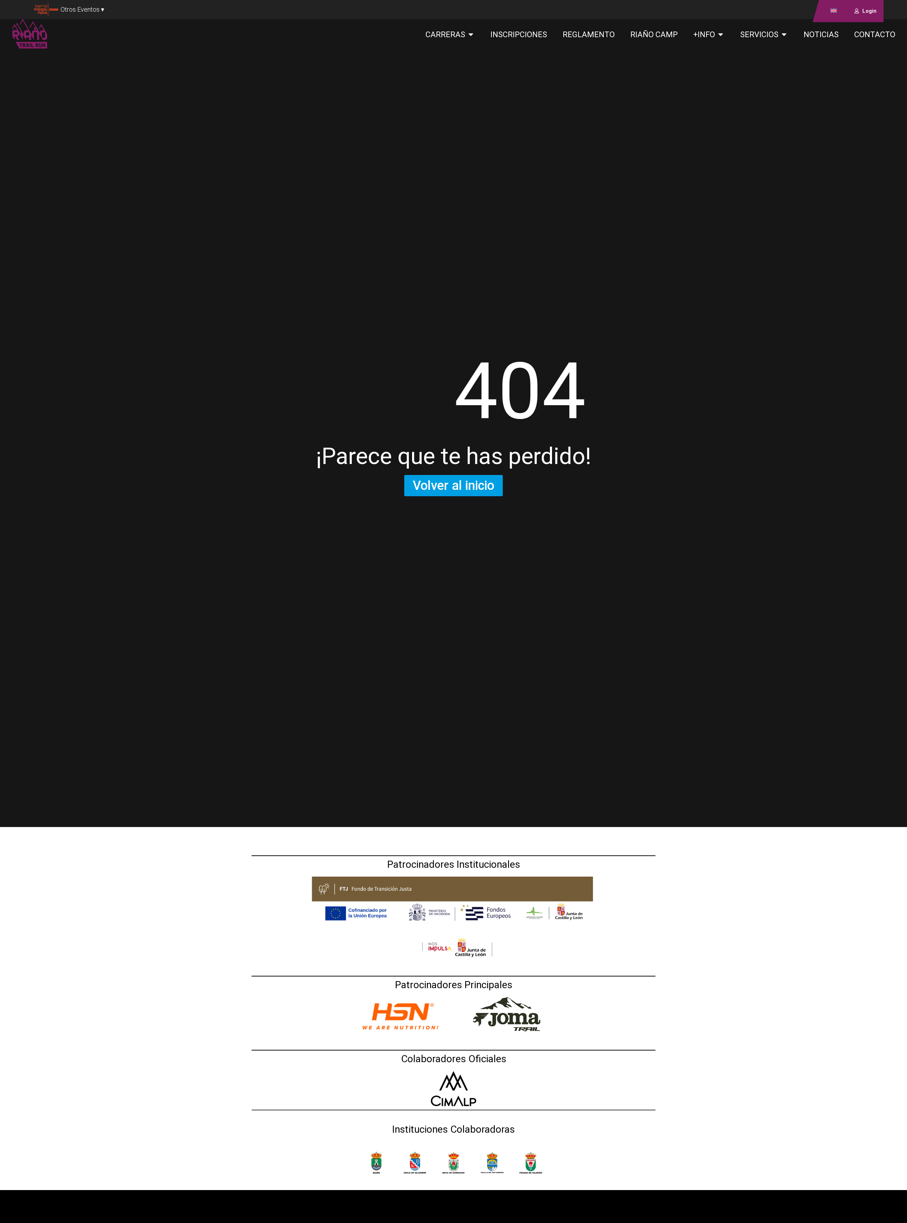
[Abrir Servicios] (784, 34)
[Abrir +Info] (721, 34)
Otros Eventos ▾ (82, 9)
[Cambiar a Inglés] (833, 10)
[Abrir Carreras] (471, 34)
